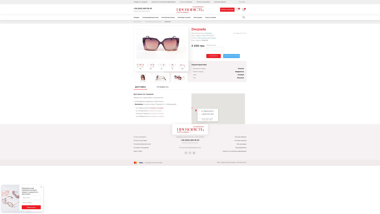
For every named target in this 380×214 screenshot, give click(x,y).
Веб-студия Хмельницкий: (226, 162)
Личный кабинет (240, 137)
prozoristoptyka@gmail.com (191, 147)
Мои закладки (241, 144)
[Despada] (161, 43)
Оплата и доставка (203, 2)
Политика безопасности (142, 144)
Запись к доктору (227, 9)
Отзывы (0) (163, 87)
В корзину (213, 56)
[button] (196, 110)
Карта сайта (138, 151)
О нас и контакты (186, 2)
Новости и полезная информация (163, 2)
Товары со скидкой (140, 2)
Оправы (136, 17)
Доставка (140, 87)
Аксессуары (197, 17)
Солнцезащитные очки (150, 17)
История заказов (240, 140)
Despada (208, 33)
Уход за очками (210, 17)
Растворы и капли (184, 17)
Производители (240, 147)
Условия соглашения (141, 147)
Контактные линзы (168, 17)
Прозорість (138, 21)
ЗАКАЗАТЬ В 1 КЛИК (231, 56)
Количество (211, 45)
